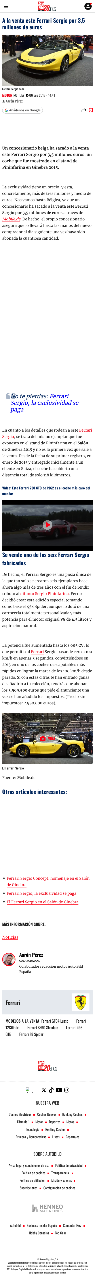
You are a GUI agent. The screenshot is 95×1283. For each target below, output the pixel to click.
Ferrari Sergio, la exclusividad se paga (44, 403)
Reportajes (72, 1136)
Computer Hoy (72, 1225)
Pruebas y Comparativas (31, 1136)
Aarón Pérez (14, 101)
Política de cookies (34, 1172)
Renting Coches (55, 1129)
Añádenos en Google (24, 110)
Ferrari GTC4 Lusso (54, 1021)
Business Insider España (42, 1225)
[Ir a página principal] (47, 6)
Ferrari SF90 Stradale (42, 1028)
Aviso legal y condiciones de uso (29, 1165)
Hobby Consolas (39, 1233)
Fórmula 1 (23, 1121)
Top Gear (60, 1233)
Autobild (15, 1225)
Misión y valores (61, 1180)
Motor (7, 95)
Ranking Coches (72, 1114)
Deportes (55, 1121)
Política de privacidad (69, 1165)
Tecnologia (32, 1129)
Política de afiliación (33, 1180)
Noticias (10, 937)
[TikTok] (51, 1090)
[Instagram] (66, 1090)
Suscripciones (29, 1187)
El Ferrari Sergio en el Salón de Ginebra (42, 902)
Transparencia (60, 1172)
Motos (70, 1121)
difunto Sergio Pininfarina (44, 593)
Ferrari (37, 651)
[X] (44, 1090)
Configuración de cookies (59, 1187)
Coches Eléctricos (20, 1114)
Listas (55, 1136)
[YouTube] (59, 1090)
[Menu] (6, 6)
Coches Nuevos (46, 1114)
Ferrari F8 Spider (31, 1034)
